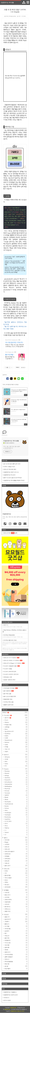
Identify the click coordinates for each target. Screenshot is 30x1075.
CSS (15, 873)
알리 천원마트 (8, 691)
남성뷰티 (15, 931)
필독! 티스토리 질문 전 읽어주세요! (12, 477)
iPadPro (15, 735)
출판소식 (15, 924)
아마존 (15, 759)
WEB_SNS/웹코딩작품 (11, 16)
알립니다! (15, 917)
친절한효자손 (13, 1007)
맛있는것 (15, 935)
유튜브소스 (15, 909)
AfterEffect (15, 777)
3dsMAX (15, 795)
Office (15, 810)
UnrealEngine (15, 812)
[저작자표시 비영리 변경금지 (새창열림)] (23, 367)
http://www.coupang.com (11, 340)
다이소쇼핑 (15, 942)
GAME (15, 738)
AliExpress (15, 757)
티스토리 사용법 (7, 668)
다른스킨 (15, 863)
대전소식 (15, 959)
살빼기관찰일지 (15, 956)
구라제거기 (6, 997)
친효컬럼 (15, 856)
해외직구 (15, 754)
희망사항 (15, 964)
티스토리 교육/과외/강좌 (9, 671)
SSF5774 (12, 625)
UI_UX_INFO (15, 821)
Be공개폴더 (15, 968)
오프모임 (15, 897)
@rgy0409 (9, 78)
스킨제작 (15, 844)
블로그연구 (15, 865)
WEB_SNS (15, 868)
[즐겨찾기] (5, 524)
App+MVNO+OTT (15, 731)
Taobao (15, 763)
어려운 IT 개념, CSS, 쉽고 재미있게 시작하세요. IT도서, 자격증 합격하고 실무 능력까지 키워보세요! (14, 346)
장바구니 (15, 717)
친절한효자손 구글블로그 (10, 992)
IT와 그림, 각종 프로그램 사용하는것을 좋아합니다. (11, 447)
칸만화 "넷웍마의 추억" (9, 679)
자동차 (15, 751)
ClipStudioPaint (15, 784)
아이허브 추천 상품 (8, 702)
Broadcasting (15, 817)
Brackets (15, 806)
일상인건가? (15, 919)
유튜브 (15, 882)
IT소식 (15, 720)
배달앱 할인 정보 (7, 699)
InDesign (15, 775)
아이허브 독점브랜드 (13, 636)
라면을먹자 (15, 940)
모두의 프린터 (7, 1000)
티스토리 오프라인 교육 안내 (10, 674)
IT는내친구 (15, 715)
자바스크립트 (15, 877)
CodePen (17, 78)
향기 (15, 933)
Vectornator (15, 793)
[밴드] (22, 378)
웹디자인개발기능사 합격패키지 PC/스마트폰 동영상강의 (9, 355)
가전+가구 (15, 749)
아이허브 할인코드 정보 (15, 643)
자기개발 (15, 926)
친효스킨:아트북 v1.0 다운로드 (12, 660)
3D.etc (15, 825)
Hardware (15, 742)
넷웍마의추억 (15, 899)
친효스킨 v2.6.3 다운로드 (11, 657)
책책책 (15, 949)
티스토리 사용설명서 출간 (11, 666)
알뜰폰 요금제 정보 (8, 704)
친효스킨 (15, 846)
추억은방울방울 (15, 961)
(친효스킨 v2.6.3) (20, 1011)
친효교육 (15, 861)
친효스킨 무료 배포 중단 (9, 469)
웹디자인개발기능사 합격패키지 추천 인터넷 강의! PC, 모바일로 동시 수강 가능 (9, 358)
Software (15, 808)
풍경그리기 (15, 895)
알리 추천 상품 (7, 693)
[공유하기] (10, 367)
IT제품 (15, 746)
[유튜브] (15, 524)
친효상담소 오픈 (7, 677)
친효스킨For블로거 (15, 851)
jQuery (15, 880)
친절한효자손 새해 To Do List (11, 472)
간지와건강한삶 (15, 954)
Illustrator (15, 773)
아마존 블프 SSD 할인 (10, 688)
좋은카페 (15, 938)
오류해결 (15, 727)
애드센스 (15, 884)
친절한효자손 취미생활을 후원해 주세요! (14, 480)
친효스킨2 (15, 849)
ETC (15, 766)
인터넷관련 (15, 887)
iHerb (15, 761)
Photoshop (15, 771)
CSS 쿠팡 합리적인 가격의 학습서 (14, 342)
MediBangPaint (15, 786)
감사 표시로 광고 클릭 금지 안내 (11, 463)
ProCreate (15, 790)
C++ (15, 830)
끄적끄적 (15, 904)
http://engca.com (9, 352)
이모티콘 (15, 892)
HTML (15, 871)
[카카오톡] (15, 378)
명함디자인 (15, 911)
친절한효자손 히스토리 (9, 475)
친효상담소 (15, 858)
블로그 (15, 837)
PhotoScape (15, 788)
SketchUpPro (15, 801)
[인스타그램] (10, 524)
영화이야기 (15, 952)
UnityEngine (15, 814)
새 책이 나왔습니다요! (9, 466)
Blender (15, 797)
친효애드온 (15, 853)
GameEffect (15, 819)
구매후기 (15, 921)
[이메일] (24, 524)
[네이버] (18, 378)
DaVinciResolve (15, 782)
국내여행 (15, 945)
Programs (15, 769)
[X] (11, 378)
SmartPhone (15, 733)
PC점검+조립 (15, 724)
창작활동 (15, 890)
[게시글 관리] (12, 367)
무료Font (15, 828)
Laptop (15, 744)
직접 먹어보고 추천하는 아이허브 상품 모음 (14, 630)
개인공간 (15, 914)
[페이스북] (7, 378)
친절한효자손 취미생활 (7, 2)
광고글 (15, 966)
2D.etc (15, 823)
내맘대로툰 (15, 902)
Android (15, 832)
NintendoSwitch (15, 740)
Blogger (15, 842)
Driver (15, 729)
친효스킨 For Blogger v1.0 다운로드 (13, 663)
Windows (15, 722)
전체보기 (14, 712)
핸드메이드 (15, 906)
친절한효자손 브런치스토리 (10, 995)
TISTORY (15, 840)
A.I (15, 834)
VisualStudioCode (15, 804)
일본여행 (15, 947)
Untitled (15, 76)
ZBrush (15, 799)
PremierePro (15, 780)
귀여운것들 (15, 928)
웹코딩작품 (15, 875)
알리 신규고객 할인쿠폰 (9, 696)
